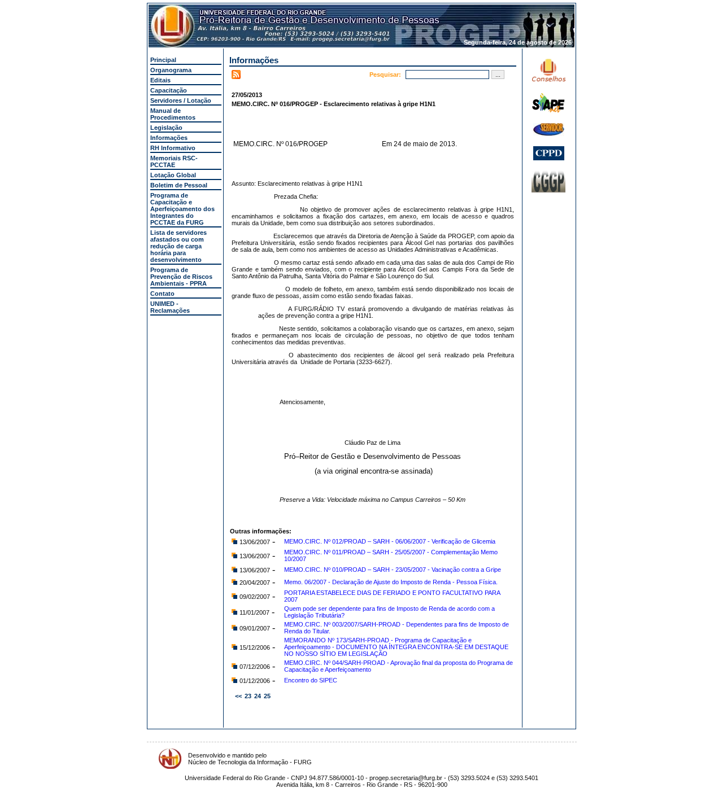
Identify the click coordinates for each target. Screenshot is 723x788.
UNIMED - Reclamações (170, 307)
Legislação (166, 127)
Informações (169, 137)
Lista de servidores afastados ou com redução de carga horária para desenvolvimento (178, 246)
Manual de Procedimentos (172, 114)
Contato (162, 293)
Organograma (170, 70)
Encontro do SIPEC (310, 680)
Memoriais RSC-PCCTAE (174, 161)
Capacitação (168, 90)
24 (257, 696)
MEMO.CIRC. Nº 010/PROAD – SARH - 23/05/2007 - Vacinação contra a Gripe (392, 569)
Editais (160, 80)
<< (238, 696)
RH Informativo (172, 148)
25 (267, 696)
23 (248, 696)
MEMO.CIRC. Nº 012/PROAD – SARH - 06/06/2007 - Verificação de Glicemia (389, 541)
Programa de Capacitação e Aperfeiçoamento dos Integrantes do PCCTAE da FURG (182, 209)
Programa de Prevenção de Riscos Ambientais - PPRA (181, 276)
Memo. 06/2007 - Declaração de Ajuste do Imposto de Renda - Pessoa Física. (391, 582)
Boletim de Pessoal (178, 185)
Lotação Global (173, 175)
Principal (163, 59)
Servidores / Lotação (180, 100)
